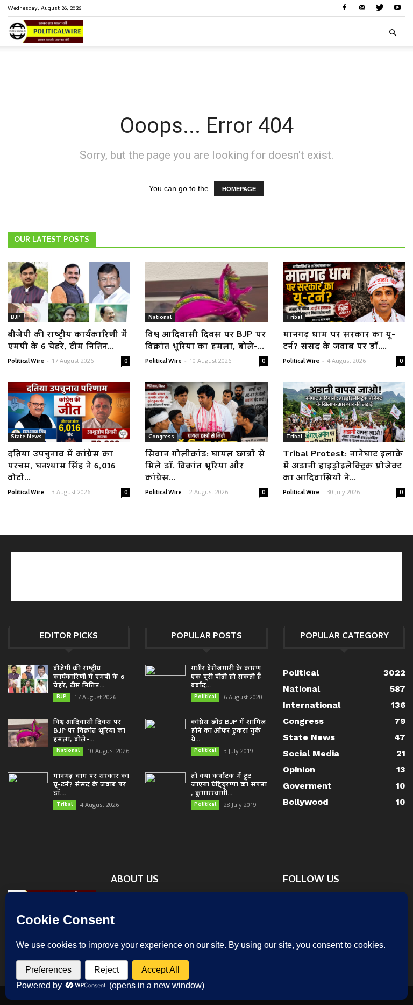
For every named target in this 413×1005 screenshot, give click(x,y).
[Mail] (362, 7)
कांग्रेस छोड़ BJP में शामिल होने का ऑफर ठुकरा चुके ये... (228, 731)
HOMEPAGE (239, 189)
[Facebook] (344, 7)
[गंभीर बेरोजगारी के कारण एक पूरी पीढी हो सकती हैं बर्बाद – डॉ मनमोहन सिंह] (165, 679)
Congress (161, 437)
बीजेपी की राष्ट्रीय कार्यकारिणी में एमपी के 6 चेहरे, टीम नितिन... (67, 341)
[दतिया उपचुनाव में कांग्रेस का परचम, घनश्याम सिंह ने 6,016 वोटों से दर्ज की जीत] (69, 412)
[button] (392, 33)
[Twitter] (380, 7)
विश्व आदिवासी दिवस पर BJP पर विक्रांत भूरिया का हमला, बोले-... (205, 341)
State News (26, 437)
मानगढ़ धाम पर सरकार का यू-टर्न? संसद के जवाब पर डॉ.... (339, 341)
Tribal (294, 317)
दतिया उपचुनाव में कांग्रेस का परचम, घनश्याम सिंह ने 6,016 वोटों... (62, 466)
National (160, 317)
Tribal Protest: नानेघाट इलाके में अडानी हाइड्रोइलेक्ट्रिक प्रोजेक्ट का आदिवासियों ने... (343, 466)
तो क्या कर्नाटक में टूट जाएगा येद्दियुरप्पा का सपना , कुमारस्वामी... (229, 785)
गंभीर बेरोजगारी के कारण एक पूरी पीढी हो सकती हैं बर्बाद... (226, 677)
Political (205, 697)
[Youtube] (397, 7)
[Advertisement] (206, 69)
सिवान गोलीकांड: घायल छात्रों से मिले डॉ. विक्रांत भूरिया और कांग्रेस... (205, 466)
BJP (16, 317)
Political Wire (26, 360)
